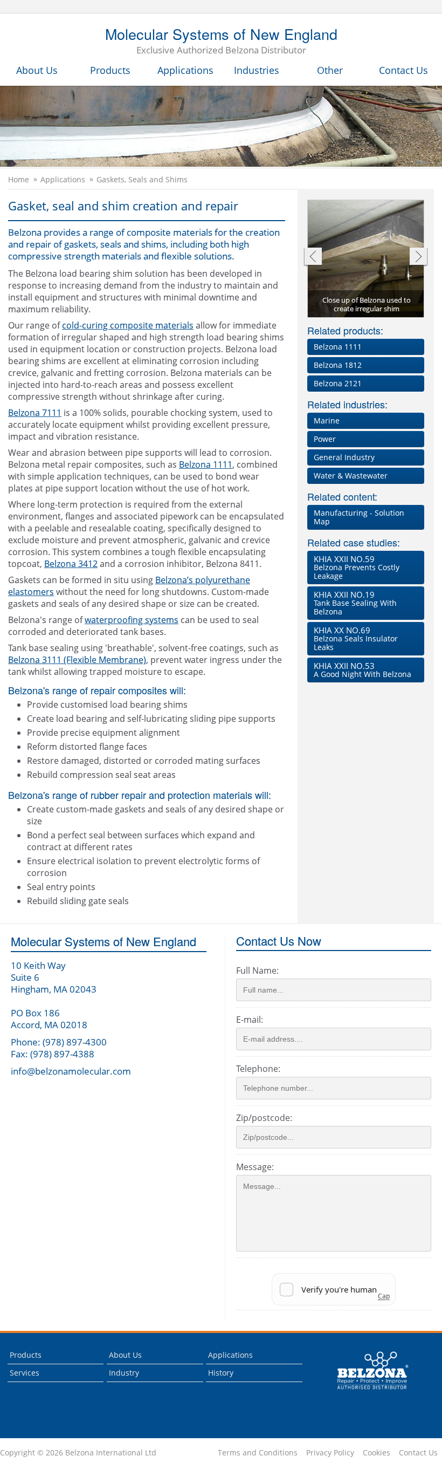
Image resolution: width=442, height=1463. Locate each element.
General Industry (344, 457)
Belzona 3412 (71, 564)
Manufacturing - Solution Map (359, 517)
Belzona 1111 (205, 464)
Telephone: (258, 1068)
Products (110, 70)
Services (24, 1373)
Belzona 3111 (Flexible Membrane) (77, 660)
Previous (312, 258)
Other (330, 70)
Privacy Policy (330, 1453)
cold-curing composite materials (128, 325)
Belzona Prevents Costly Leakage (356, 567)
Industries (256, 70)
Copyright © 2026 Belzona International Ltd (78, 1453)
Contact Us (403, 70)
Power (325, 439)
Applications (185, 70)
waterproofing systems (131, 620)
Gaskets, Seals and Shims (142, 179)
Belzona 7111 (34, 413)
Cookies (376, 1453)
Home (18, 179)
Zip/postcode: (264, 1117)
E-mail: (249, 1019)
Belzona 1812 (338, 365)
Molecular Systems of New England (221, 41)
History (220, 1373)
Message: (255, 1166)
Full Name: (257, 970)
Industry (124, 1373)
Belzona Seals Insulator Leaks (356, 638)
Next (418, 258)
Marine (327, 420)
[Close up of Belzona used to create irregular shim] (366, 259)
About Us (37, 70)
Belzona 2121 (338, 383)
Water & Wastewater (351, 475)
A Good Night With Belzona (362, 669)
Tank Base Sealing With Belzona (355, 603)
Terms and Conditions (258, 1453)
